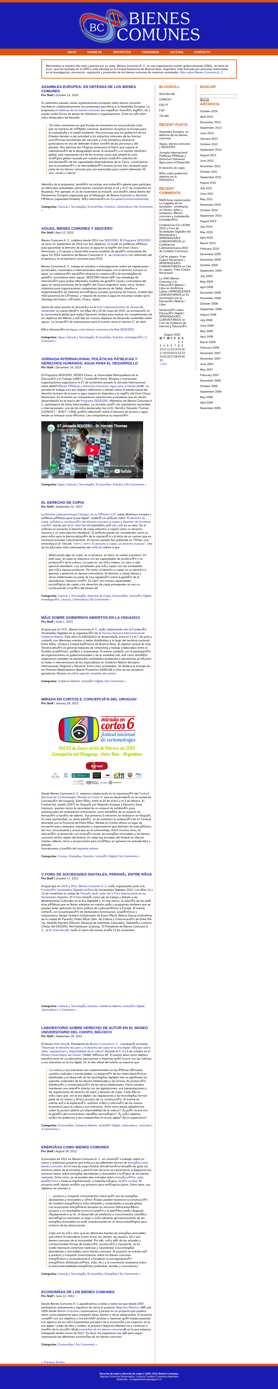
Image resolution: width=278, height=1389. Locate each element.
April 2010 (206, 237)
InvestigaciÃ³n (134, 337)
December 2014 (210, 122)
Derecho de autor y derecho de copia (121, 1373)
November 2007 (210, 358)
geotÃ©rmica (49, 1181)
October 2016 (209, 111)
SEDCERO (111, 240)
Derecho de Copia (99, 595)
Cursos (62, 856)
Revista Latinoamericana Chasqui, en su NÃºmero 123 (80, 514)
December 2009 (210, 254)
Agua (61, 337)
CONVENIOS (150, 52)
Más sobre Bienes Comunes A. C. (202, 72)
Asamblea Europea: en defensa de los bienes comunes (174, 135)
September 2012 (211, 149)
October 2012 (209, 144)
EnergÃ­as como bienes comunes (75, 1147)
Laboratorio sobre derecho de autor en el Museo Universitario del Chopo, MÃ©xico (94, 1030)
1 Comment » (68, 1009)
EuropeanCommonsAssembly (130, 199)
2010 (64, 886)
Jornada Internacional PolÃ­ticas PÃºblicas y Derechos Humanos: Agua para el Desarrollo (89, 361)
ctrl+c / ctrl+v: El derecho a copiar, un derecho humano (109, 543)
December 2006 (210, 380)
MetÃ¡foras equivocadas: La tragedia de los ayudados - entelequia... (175, 203)
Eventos (110, 206)
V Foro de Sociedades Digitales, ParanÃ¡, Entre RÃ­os (96, 874)
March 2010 (208, 243)
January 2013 (209, 138)
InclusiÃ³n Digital (140, 595)
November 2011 (210, 166)
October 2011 (209, 171)
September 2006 (211, 391)
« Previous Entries (53, 1362)
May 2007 (206, 369)
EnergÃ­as (75, 856)
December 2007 (210, 353)
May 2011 (206, 199)
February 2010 (209, 248)
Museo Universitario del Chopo (61, 1055)
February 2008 (209, 347)
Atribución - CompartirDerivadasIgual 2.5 (139, 1379)
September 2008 (211, 309)
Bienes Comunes (68, 1311)
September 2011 (210, 177)
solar (140, 1177)
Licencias (145, 1125)
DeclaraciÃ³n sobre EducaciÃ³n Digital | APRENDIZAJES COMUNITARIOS (171, 314)
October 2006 (209, 386)
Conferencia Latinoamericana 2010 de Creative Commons (173, 248)
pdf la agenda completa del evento (93, 673)
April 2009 (206, 287)
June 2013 (207, 133)
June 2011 (206, 193)
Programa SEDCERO (137, 240)
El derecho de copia (62, 502)
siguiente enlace (87, 848)
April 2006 (206, 402)
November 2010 (210, 204)
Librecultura (124, 206)
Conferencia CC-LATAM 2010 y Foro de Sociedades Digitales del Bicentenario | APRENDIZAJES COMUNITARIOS (175, 233)
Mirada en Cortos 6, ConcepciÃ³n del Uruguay (89, 699)
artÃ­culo (97, 547)
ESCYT (164, 104)
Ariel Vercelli (61, 1044)
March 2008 (208, 342)
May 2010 (206, 232)
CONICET (165, 99)
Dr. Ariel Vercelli (81, 525)
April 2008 (206, 336)
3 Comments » (50, 1129)
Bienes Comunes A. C (93, 886)
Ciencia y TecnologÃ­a (72, 206)
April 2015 (206, 116)
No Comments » (136, 484)
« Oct (163, 363)
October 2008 (209, 303)
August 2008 (208, 314)
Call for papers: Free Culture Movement (175, 269)
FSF (162, 110)
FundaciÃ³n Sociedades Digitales (62, 889)
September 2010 (211, 215)
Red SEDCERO (124, 329)
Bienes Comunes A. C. (104, 1044)
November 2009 (210, 259)
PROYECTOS (122, 52)
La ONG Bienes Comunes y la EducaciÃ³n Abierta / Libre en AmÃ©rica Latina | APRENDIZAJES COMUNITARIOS (174, 286)
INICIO (72, 52)
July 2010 (206, 226)
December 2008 (210, 292)
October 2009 (209, 265)
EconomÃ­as (95, 206)
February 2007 (209, 375)
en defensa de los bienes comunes (77, 110)
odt (114, 525)
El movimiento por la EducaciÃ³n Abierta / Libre (173, 299)
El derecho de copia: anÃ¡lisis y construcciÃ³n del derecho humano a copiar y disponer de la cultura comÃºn (96, 521)
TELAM (164, 115)
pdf (120, 525)
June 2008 (207, 325)
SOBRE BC (94, 52)
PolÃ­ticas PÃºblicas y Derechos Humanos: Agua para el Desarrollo (98, 386)
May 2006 (206, 397)
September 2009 (211, 270)
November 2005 (210, 408)
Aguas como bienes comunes (89, 329)
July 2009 (206, 276)
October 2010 (209, 210)
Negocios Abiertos (127, 1307)
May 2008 (206, 331)
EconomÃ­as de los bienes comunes (78, 1292)
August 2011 (208, 182)
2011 (64, 629)
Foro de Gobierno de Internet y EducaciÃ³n (173, 324)
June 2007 (207, 364)
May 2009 (206, 281)
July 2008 (206, 320)
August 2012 (208, 155)
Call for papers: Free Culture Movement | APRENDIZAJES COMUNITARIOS (172, 261)
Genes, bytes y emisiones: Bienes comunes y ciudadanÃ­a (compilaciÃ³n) (174, 214)
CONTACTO (202, 52)
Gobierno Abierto (69, 681)
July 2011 (206, 188)
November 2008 (210, 298)
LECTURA (176, 52)
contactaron (120, 255)
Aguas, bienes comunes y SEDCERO (77, 228)
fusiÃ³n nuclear (128, 1181)
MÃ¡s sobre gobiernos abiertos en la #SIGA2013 (90, 618)
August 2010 (208, 221)
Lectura (66, 599)
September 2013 (211, 127)
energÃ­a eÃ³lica (125, 1177)
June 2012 (207, 160)
